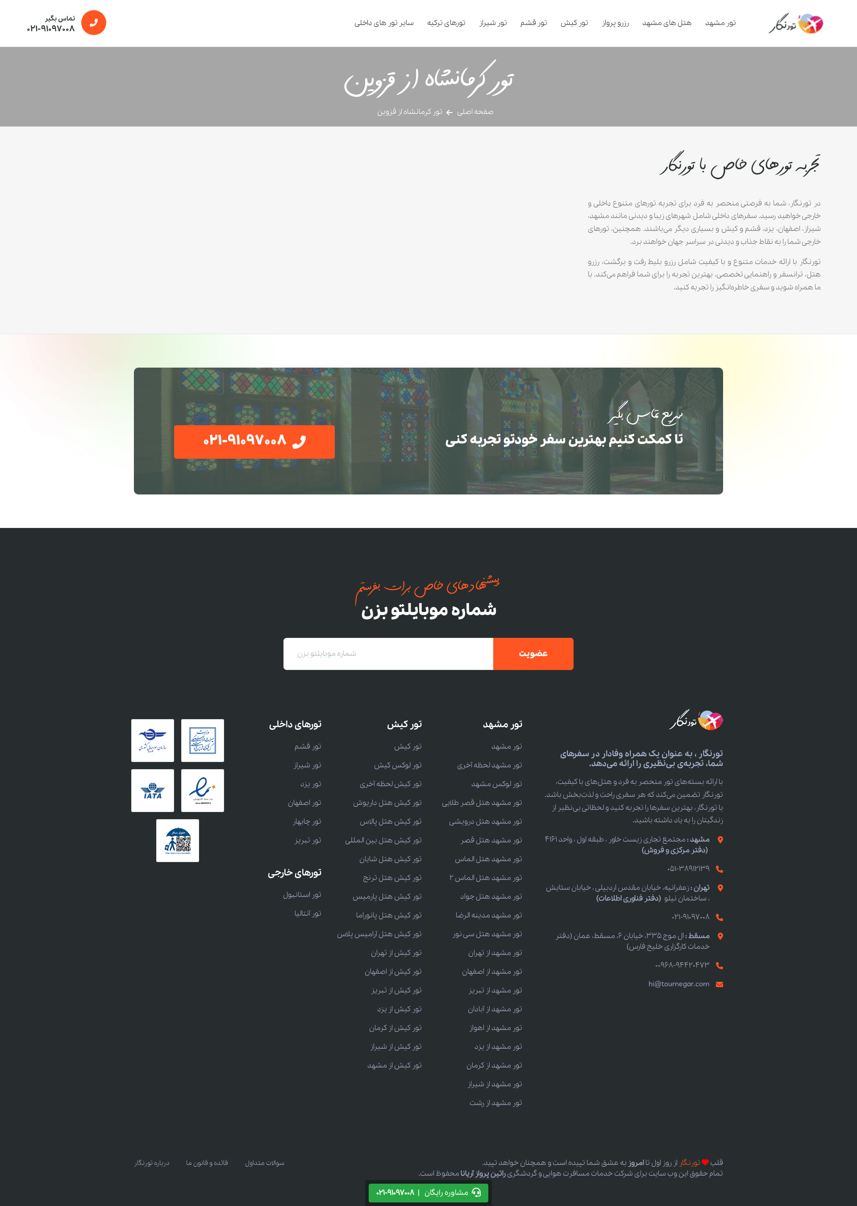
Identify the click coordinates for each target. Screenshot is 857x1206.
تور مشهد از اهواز (495, 1028)
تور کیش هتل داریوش (387, 803)
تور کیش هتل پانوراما (389, 915)
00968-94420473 (682, 965)
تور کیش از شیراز (396, 1047)
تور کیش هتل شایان (390, 859)
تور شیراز (493, 23)
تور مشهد (720, 23)
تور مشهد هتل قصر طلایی (482, 803)
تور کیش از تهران (396, 953)
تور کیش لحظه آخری (391, 784)
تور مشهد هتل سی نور (487, 934)
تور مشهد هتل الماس (488, 859)
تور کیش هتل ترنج (392, 878)
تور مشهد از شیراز (494, 1084)
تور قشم (533, 23)
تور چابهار (306, 822)
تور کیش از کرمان (395, 1028)
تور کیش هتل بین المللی (383, 840)
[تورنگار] (796, 23)
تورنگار (689, 1163)
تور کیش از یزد (399, 1009)
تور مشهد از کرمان (494, 1065)
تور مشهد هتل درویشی (485, 822)
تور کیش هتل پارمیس (387, 897)
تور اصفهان (304, 803)
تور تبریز (307, 840)
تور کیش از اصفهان (393, 972)
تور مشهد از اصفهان (492, 972)
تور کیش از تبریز (396, 990)
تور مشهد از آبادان (495, 1009)
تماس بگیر (51, 24)
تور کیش (574, 23)
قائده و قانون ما (207, 1163)
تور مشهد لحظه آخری (489, 765)
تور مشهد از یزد (498, 1047)
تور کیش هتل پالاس (391, 822)
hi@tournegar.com (679, 984)
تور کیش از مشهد (394, 1065)
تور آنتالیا (308, 914)
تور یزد (310, 784)
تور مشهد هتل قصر (491, 840)
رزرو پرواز (615, 23)
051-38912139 (688, 869)
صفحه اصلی (475, 112)
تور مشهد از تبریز (495, 990)
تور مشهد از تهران (495, 953)
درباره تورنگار (151, 1163)
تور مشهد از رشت (496, 1103)
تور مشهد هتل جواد (491, 897)
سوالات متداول (264, 1163)
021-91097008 (691, 917)
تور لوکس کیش (398, 765)
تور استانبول (302, 895)
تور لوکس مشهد (496, 784)
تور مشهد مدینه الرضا (489, 915)
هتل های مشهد (667, 23)
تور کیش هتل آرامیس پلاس (379, 934)
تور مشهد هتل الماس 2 (485, 878)
